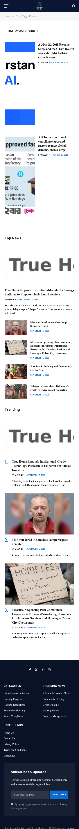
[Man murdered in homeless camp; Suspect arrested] (16, 327)
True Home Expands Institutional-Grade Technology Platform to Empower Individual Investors (39, 292)
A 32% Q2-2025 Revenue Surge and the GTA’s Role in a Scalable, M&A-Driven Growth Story (56, 51)
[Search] (73, 6)
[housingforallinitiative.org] (39, 6)
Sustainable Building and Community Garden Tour (51, 368)
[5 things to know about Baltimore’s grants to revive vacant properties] (16, 391)
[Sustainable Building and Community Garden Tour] (16, 371)
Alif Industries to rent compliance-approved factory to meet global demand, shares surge (52, 143)
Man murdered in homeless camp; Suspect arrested (49, 324)
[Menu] (6, 6)
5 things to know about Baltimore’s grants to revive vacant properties (49, 388)
